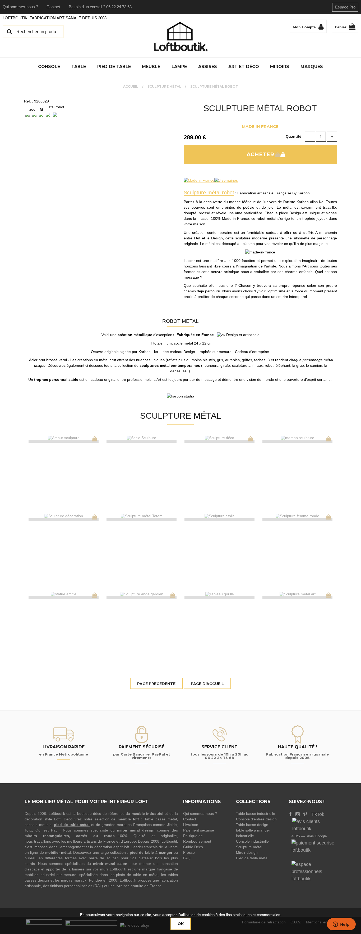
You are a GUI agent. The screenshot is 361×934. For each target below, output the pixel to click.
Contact (53, 7)
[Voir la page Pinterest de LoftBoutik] (305, 814)
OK (181, 923)
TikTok (317, 814)
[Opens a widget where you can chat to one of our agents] (341, 924)
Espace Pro (345, 7)
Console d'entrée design (256, 819)
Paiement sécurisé (198, 830)
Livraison (190, 825)
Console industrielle (252, 841)
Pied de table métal (252, 858)
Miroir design (247, 852)
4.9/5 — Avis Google (309, 836)
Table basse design (252, 825)
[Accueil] (180, 36)
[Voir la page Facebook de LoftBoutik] (290, 814)
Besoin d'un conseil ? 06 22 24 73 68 (100, 7)
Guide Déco (193, 847)
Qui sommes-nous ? (20, 7)
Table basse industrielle (255, 813)
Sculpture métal (249, 847)
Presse (189, 852)
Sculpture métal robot (260, 108)
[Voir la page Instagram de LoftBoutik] (297, 814)
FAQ (187, 858)
